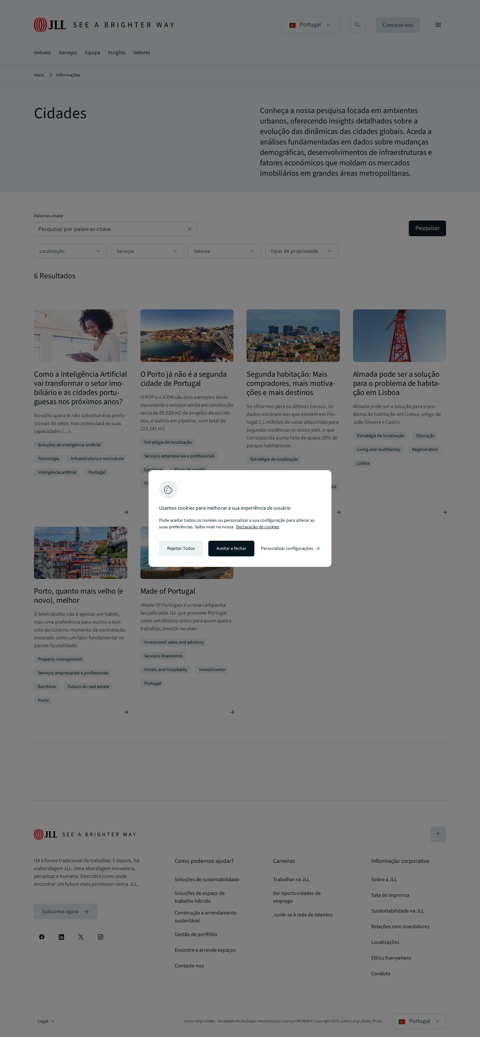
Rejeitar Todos (181, 548)
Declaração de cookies (257, 527)
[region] (240, 518)
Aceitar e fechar (231, 548)
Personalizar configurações (291, 548)
